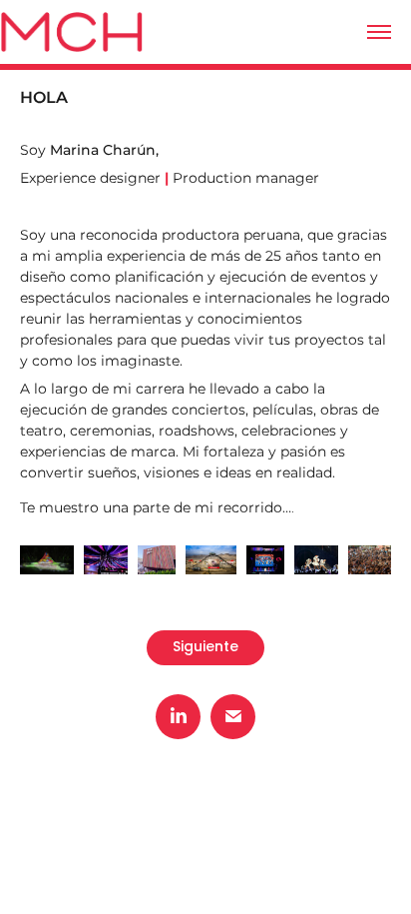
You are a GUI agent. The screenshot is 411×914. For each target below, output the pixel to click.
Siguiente (205, 647)
